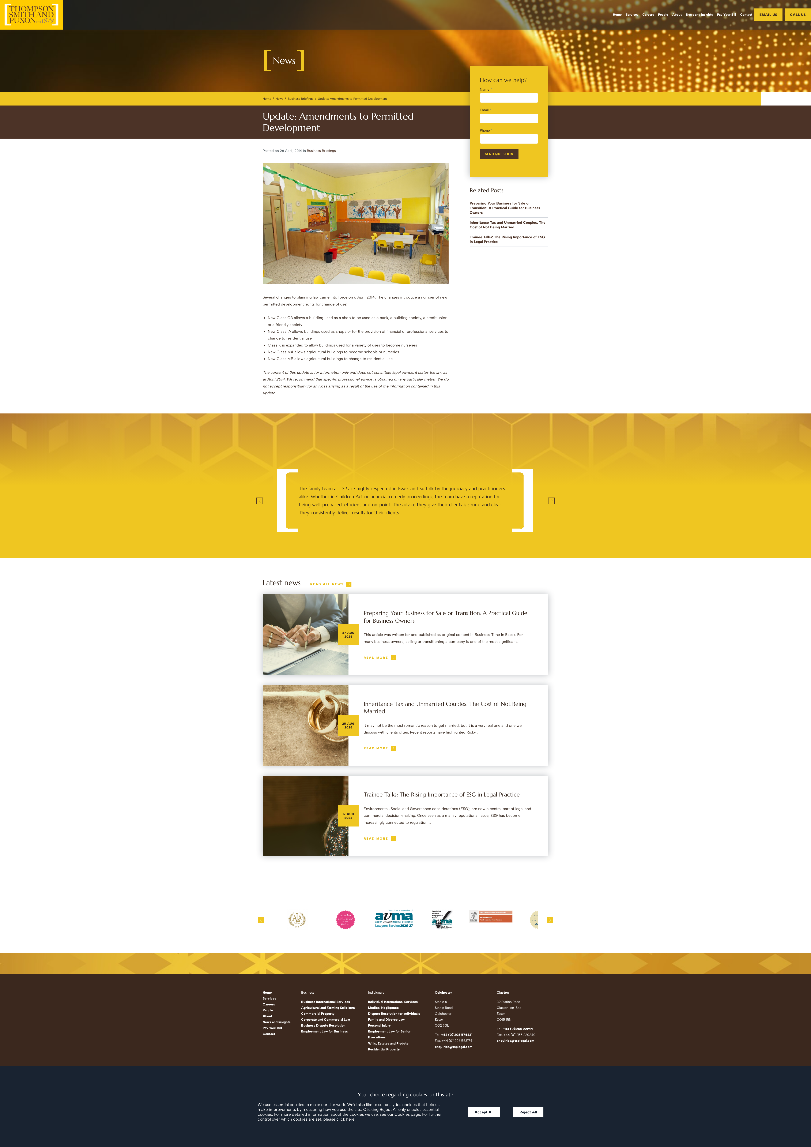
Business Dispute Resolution (323, 1025)
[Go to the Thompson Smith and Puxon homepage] (31, 15)
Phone (485, 130)
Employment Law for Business (324, 1031)
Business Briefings (300, 99)
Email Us (768, 15)
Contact (746, 14)
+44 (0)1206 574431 (456, 1035)
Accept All (484, 1112)
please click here (338, 1119)
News (279, 99)
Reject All (528, 1112)
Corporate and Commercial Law (325, 1019)
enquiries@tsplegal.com (453, 1047)
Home (617, 14)
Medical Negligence (383, 1008)
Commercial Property (318, 1014)
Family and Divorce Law (386, 1019)
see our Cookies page (400, 1114)
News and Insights (699, 14)
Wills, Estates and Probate (388, 1043)
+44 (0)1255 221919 (518, 1029)
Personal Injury (379, 1025)
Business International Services (325, 1002)
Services (632, 14)
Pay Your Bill (726, 14)
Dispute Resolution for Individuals (394, 1014)
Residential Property (384, 1049)
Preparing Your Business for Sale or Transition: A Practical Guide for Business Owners (505, 208)
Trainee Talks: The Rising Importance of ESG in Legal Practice (442, 794)
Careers (648, 14)
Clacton (503, 992)
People (663, 14)
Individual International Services (393, 1002)
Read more (376, 658)
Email (484, 110)
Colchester (443, 992)
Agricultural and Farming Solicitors (328, 1008)
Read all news (327, 584)
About (677, 14)
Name (484, 89)
